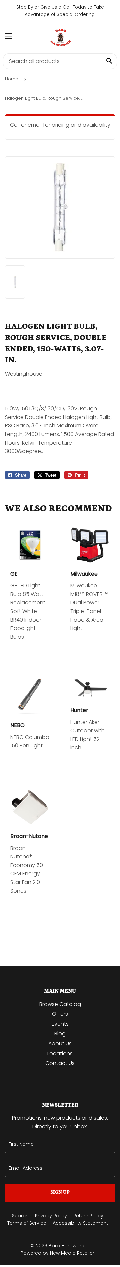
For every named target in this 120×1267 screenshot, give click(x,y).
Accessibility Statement (80, 1223)
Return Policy (88, 1215)
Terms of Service (26, 1223)
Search (20, 1215)
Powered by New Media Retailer (57, 1253)
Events (60, 1024)
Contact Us (60, 1063)
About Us (60, 1043)
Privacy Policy (51, 1215)
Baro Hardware (66, 1245)
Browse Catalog (60, 1004)
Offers (60, 1014)
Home (11, 79)
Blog (60, 1033)
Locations (60, 1053)
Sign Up (60, 1192)
